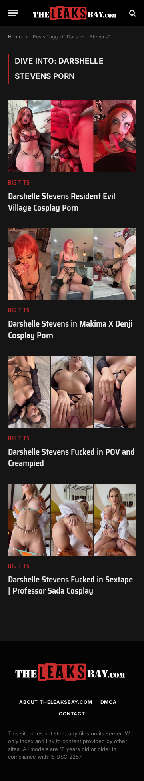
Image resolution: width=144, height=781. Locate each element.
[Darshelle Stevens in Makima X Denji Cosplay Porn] (72, 264)
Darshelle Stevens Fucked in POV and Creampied (71, 457)
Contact (72, 714)
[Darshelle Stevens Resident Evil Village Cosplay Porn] (72, 136)
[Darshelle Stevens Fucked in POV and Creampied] (72, 392)
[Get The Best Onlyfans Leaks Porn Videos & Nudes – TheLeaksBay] (76, 13)
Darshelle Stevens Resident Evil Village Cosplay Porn (61, 201)
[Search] (132, 13)
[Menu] (13, 13)
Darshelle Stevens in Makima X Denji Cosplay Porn (70, 329)
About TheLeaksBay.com (55, 702)
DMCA (108, 702)
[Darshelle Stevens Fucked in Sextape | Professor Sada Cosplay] (72, 520)
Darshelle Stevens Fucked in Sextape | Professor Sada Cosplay (70, 585)
